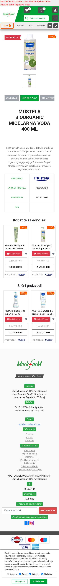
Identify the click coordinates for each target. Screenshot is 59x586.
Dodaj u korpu (14, 254)
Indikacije (41, 26)
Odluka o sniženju (29, 466)
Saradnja (29, 440)
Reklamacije (29, 463)
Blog (31, 26)
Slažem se (39, 581)
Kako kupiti (29, 450)
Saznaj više (20, 581)
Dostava (29, 457)
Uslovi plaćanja (29, 454)
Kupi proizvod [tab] (29, 98)
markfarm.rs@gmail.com (29, 424)
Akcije (5, 26)
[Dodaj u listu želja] (26, 253)
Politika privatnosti (29, 460)
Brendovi (20, 26)
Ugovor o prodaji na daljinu (29, 469)
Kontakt (29, 437)
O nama (29, 434)
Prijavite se (47, 510)
